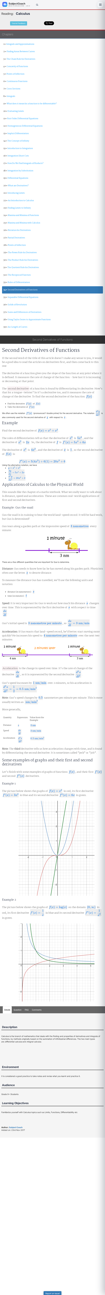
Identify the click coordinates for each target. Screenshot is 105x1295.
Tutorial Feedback (19, 23)
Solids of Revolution (15, 304)
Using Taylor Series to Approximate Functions (27, 319)
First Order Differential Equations (20, 118)
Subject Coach (16, 1127)
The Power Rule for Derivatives (20, 252)
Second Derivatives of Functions (20, 289)
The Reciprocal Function (17, 275)
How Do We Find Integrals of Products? (23, 163)
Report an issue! (52, 1293)
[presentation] (89, 397)
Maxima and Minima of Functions (21, 215)
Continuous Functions (15, 81)
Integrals (9, 96)
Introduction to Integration (18, 148)
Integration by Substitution (18, 170)
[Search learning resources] (37, 5)
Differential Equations (15, 178)
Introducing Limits (14, 193)
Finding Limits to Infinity (17, 208)
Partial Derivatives (14, 237)
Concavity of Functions (15, 66)
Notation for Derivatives (17, 230)
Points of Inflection (13, 74)
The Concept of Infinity (16, 141)
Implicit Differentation (16, 133)
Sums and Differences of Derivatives (22, 312)
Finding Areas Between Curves (19, 51)
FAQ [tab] (27, 1010)
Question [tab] (17, 1010)
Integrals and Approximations (18, 44)
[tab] (36, 1009)
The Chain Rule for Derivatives (19, 59)
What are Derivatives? (16, 185)
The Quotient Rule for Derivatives (21, 267)
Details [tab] (7, 1010)
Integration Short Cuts (16, 155)
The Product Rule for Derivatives (20, 260)
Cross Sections (11, 88)
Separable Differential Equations (20, 297)
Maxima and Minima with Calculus (21, 223)
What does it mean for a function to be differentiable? (30, 103)
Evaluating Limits (13, 111)
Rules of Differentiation (16, 282)
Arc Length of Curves (15, 327)
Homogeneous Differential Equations (23, 126)
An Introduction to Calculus (18, 200)
